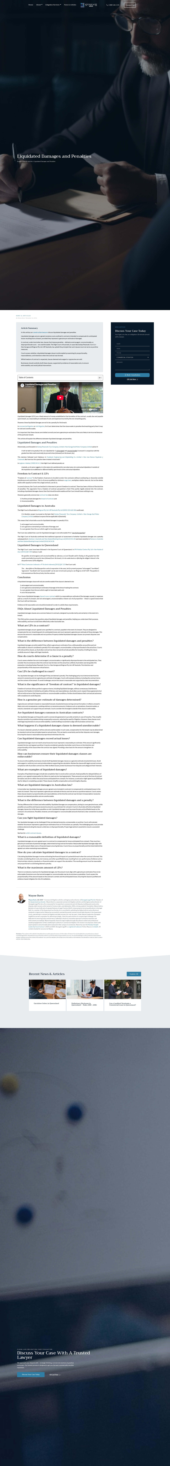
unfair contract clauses (33, 833)
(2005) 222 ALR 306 (57, 510)
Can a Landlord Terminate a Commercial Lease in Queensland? (85, 1004)
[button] (30, 994)
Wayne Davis (32, 900)
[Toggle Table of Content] (99, 377)
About (38, 5)
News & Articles (70, 5)
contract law (44, 495)
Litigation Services (52, 5)
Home (30, 5)
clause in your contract (47, 596)
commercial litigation (26, 426)
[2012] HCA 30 (52, 539)
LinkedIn (95, 927)
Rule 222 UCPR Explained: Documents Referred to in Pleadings (119, 1005)
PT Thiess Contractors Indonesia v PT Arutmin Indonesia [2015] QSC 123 (42, 564)
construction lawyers (40, 332)
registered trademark (75, 927)
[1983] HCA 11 (30, 463)
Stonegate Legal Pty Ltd (88, 900)
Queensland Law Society (38, 902)
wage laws (67, 480)
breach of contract (47, 499)
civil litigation (40, 426)
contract (29, 478)
